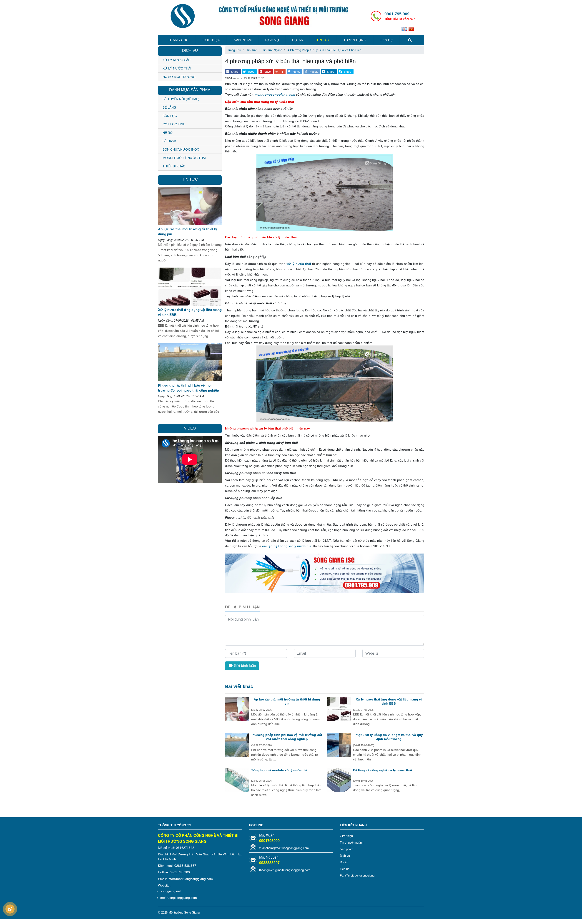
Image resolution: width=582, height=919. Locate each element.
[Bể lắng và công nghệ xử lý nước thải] (339, 780)
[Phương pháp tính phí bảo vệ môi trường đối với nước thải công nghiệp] (237, 745)
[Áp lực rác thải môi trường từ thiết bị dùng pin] (237, 710)
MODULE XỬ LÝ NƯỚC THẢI (184, 158)
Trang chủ (178, 40)
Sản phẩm (243, 40)
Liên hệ (386, 40)
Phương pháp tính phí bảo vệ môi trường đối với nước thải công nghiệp (287, 737)
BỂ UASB (169, 141)
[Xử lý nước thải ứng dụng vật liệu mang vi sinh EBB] (339, 710)
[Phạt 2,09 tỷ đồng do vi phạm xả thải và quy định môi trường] (339, 745)
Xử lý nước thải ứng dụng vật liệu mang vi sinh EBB (389, 701)
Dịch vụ (272, 40)
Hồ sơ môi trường (179, 77)
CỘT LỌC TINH (174, 124)
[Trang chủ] (182, 16)
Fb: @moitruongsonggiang (357, 875)
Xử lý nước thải (177, 68)
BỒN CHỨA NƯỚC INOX (181, 149)
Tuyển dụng (355, 40)
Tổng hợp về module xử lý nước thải (280, 770)
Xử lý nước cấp (176, 60)
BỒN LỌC (170, 116)
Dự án (297, 40)
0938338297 (269, 863)
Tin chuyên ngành (351, 842)
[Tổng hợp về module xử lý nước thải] (237, 780)
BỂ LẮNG (169, 107)
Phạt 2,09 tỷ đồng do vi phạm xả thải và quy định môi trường (389, 737)
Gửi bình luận (244, 666)
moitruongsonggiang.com (275, 94)
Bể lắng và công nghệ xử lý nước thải (382, 770)
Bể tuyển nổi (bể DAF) (181, 99)
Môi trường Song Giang (184, 912)
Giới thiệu (211, 40)
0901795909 (269, 841)
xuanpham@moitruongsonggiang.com (284, 848)
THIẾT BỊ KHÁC (174, 166)
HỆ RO (168, 132)
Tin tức (323, 40)
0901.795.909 (396, 14)
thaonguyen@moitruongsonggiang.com (284, 870)
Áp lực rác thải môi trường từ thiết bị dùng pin (287, 701)
